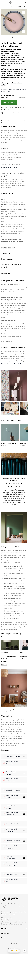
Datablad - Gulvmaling (13, 841)
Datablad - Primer (11, 874)
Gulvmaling (10, 7)
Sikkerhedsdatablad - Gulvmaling (12, 847)
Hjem (2, 7)
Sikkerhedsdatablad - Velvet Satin (12, 796)
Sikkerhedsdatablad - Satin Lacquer (12, 813)
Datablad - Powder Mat (13, 756)
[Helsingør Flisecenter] (14, 2)
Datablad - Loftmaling (13, 824)
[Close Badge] (19, 949)
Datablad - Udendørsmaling (11, 857)
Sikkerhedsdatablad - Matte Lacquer (12, 780)
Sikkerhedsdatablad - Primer (12, 881)
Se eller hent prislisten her (9, 168)
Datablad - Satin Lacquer (11, 807)
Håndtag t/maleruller (8, 443)
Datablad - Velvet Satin (13, 790)
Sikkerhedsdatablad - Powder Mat (12, 763)
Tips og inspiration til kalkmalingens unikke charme (8, 659)
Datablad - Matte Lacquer (11, 773)
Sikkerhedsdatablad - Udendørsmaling (12, 864)
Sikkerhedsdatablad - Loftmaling (12, 830)
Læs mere (4, 664)
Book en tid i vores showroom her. (12, 363)
